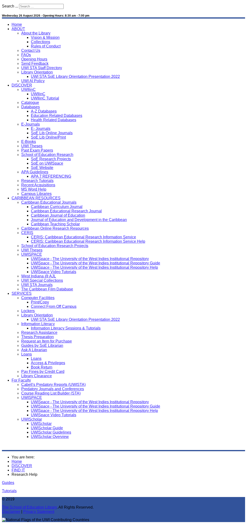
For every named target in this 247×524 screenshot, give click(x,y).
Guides (8, 483)
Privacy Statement (38, 512)
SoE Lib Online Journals (52, 133)
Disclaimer (11, 512)
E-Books (28, 142)
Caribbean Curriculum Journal (56, 207)
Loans (26, 354)
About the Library (35, 33)
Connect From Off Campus (53, 306)
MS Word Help (33, 189)
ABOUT (18, 29)
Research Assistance (39, 332)
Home (17, 24)
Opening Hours (34, 59)
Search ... (10, 6)
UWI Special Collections (42, 280)
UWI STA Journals (37, 285)
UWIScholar (31, 419)
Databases (30, 107)
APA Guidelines (34, 172)
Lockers (28, 311)
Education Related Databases (56, 116)
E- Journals (40, 129)
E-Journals (30, 124)
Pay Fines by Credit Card (42, 371)
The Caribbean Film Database (47, 289)
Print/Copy (40, 302)
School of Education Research (47, 155)
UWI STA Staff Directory (41, 68)
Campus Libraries (36, 194)
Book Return (41, 367)
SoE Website (42, 168)
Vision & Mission (45, 37)
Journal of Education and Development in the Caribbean (79, 220)
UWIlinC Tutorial (45, 98)
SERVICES (22, 293)
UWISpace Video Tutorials (53, 272)
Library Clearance (36, 376)
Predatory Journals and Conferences (52, 389)
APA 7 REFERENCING (51, 176)
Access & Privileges (48, 363)
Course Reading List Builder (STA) (51, 393)
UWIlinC (28, 89)
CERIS (27, 233)
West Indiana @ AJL (38, 276)
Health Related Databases (53, 120)
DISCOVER (22, 85)
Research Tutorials (37, 181)
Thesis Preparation (37, 337)
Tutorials (9, 491)
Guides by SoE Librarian (42, 345)
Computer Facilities (38, 298)
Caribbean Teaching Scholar (55, 224)
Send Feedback (34, 63)
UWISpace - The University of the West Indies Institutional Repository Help (94, 267)
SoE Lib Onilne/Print (48, 137)
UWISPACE (31, 254)
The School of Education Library (29, 507)
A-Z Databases (44, 111)
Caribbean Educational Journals (48, 202)
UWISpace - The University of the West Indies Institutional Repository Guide (95, 263)
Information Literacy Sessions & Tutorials (66, 328)
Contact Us (30, 50)
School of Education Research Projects (54, 246)
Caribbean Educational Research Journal (66, 211)
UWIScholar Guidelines (51, 432)
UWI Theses (31, 146)
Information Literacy (38, 324)
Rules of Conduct (46, 46)
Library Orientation (37, 72)
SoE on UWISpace (47, 163)
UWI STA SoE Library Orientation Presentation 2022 (75, 76)
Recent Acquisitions (38, 185)
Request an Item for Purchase (46, 341)
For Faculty (21, 380)
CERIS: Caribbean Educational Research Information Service (83, 237)
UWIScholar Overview (50, 437)
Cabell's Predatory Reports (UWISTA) (53, 385)
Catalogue (30, 103)
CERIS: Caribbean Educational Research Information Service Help (88, 241)
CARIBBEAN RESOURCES (36, 198)
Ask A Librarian (34, 350)
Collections (40, 42)
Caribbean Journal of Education (58, 215)
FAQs (26, 55)
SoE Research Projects (51, 159)
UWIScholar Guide (47, 428)
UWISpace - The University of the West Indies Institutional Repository (90, 259)
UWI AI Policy (33, 81)
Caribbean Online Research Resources (55, 228)
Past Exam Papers (37, 150)
